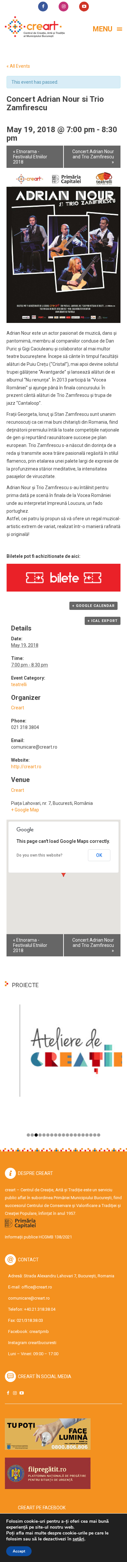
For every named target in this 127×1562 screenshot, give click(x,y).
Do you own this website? (40, 855)
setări (78, 1539)
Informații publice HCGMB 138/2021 (38, 1236)
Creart (17, 707)
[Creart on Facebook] (8, 1393)
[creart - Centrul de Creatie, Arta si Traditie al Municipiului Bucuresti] (32, 27)
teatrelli (19, 684)
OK (99, 855)
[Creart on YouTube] (21, 1393)
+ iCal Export (103, 621)
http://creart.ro (26, 766)
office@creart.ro (36, 1287)
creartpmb (39, 1331)
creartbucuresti (42, 1342)
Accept (19, 1551)
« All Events (18, 66)
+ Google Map (25, 809)
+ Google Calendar (93, 606)
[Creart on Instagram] (15, 1393)
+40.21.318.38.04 (39, 1309)
